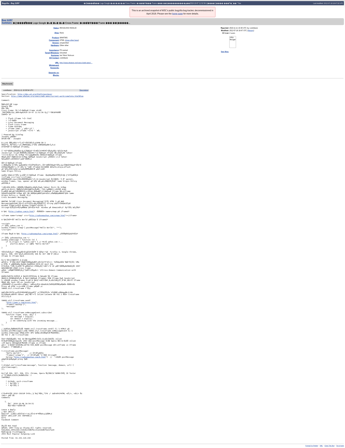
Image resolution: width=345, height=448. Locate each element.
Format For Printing (311, 446)
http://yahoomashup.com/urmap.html (47, 215)
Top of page (340, 446)
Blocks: (56, 75)
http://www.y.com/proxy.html (21, 302)
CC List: (225, 33)
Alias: (56, 33)
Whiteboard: (54, 65)
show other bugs (71, 40)
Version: (55, 43)
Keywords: (54, 68)
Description (84, 90)
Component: (54, 40)
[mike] (233, 37)
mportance (54, 50)
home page (177, 14)
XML (321, 446)
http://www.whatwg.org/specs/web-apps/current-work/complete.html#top (47, 96)
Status (56, 28)
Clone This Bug (329, 446)
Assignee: (55, 55)
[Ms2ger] (233, 40)
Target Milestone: (52, 53)
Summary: (7, 22)
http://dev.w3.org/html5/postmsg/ (35, 94)
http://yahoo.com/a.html (21, 211)
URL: (57, 63)
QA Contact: (54, 58)
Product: (55, 38)
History (250, 31)
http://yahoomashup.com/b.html (30, 357)
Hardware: (55, 45)
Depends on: (54, 73)
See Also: (225, 52)
